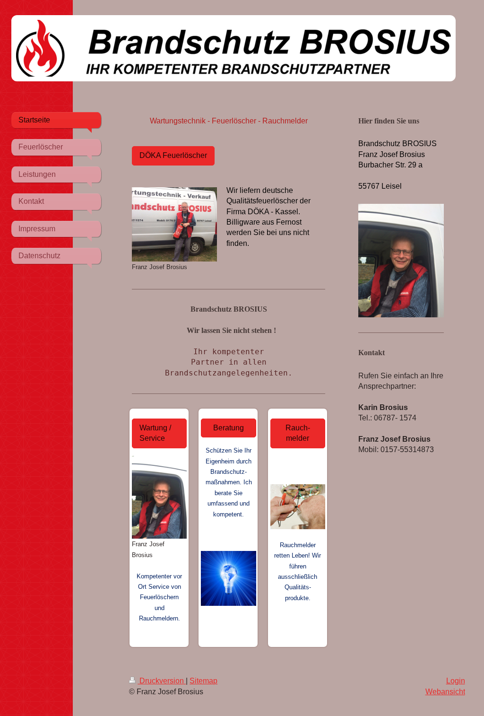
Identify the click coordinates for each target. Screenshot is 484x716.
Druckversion (162, 681)
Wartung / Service (155, 433)
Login (455, 681)
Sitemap (203, 681)
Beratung (228, 428)
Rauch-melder (297, 433)
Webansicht (445, 692)
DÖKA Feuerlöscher (173, 155)
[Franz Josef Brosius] (174, 224)
